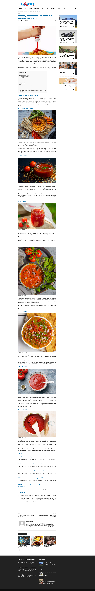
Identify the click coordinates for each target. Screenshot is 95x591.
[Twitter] (22, 23)
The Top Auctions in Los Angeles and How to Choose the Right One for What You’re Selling (67, 87)
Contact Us (21, 8)
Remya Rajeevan (21, 20)
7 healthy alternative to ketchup (24, 75)
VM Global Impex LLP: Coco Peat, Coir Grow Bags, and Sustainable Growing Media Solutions (67, 55)
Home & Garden (37, 8)
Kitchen (43, 8)
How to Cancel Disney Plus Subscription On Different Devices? (26, 516)
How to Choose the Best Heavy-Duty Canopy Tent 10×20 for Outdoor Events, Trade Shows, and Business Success (67, 23)
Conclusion (21, 91)
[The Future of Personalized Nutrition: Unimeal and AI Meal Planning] (24, 540)
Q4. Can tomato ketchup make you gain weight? (27, 89)
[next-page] (20, 550)
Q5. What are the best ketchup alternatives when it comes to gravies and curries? (33, 90)
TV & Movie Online (61, 8)
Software (53, 8)
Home (19, 11)
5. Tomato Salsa (22, 81)
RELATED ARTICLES (22, 534)
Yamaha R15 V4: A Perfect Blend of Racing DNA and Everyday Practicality (67, 39)
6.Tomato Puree (22, 82)
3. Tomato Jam (22, 78)
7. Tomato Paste (22, 83)
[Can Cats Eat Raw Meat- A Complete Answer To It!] (50, 540)
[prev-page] (19, 550)
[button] (75, 8)
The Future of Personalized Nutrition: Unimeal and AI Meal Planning (23, 546)
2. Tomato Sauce (22, 77)
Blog (26, 8)
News (48, 8)
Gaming (30, 8)
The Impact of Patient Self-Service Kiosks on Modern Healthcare (66, 71)
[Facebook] (19, 23)
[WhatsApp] (27, 23)
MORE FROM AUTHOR (32, 534)
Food (22, 11)
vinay (61, 73)
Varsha (61, 26)
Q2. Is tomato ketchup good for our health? (26, 86)
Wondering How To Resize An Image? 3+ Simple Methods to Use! (47, 516)
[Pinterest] (24, 23)
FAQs (20, 84)
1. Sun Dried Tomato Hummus (24, 76)
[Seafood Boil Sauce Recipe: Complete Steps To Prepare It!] (37, 540)
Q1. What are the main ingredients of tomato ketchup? (28, 85)
